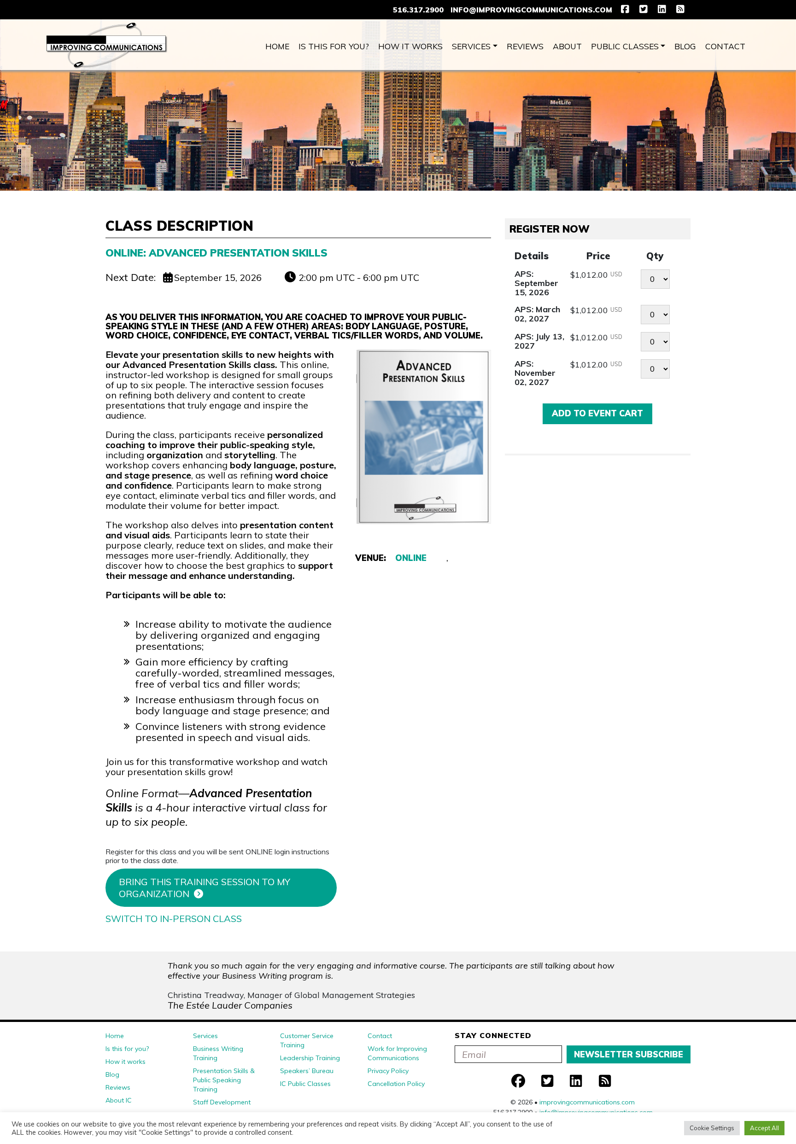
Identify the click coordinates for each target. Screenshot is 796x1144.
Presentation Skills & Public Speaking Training (224, 1080)
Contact (725, 46)
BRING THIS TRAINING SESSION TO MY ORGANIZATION (204, 887)
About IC (118, 1100)
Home (277, 46)
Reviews (525, 46)
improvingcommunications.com (587, 1102)
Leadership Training (310, 1058)
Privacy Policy (388, 1071)
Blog (685, 46)
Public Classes (625, 46)
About (567, 46)
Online (411, 558)
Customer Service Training (307, 1040)
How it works (410, 46)
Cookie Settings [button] (712, 1128)
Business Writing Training (218, 1053)
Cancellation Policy (396, 1084)
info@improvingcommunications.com (531, 9)
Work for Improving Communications (397, 1053)
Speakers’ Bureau (307, 1071)
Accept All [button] (764, 1128)
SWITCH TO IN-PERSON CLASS (173, 918)
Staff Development (222, 1102)
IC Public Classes (305, 1084)
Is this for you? (333, 46)
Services (471, 46)
